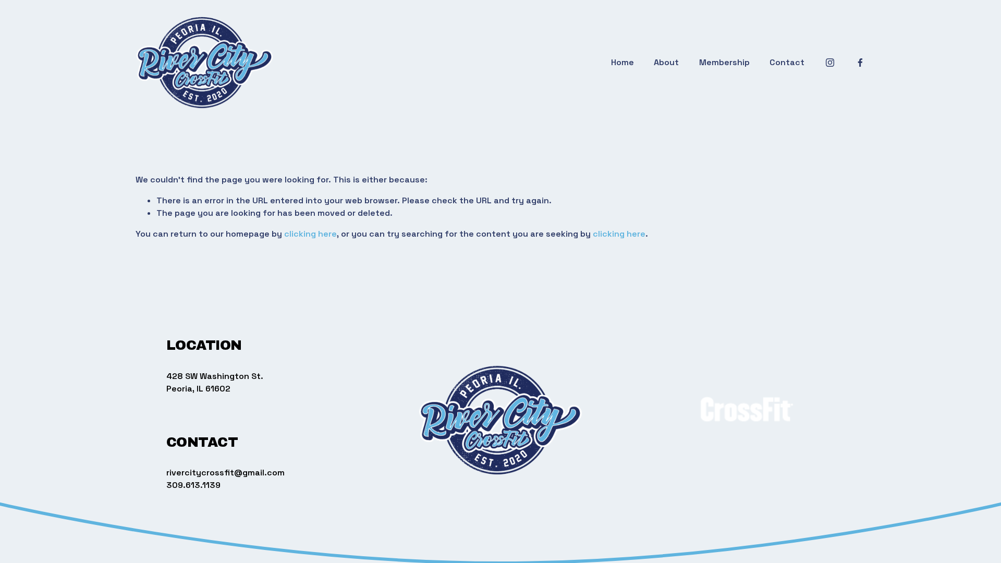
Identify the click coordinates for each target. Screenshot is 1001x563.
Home (622, 62)
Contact (787, 62)
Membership (724, 62)
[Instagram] (830, 62)
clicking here (310, 233)
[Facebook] (860, 62)
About (666, 62)
